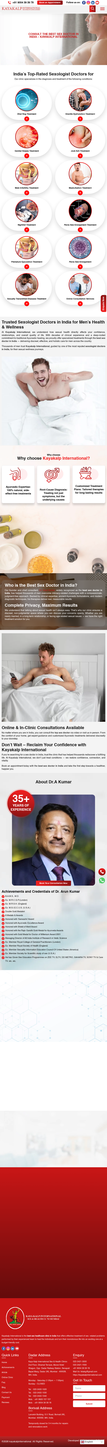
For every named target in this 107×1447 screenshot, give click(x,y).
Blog (4, 1387)
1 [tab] (36, 1036)
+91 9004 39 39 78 (23, 2)
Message (9, 1247)
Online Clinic (7, 1377)
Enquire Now (103, 303)
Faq (3, 1382)
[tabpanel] (53, 1008)
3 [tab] (44, 1036)
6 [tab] (57, 1036)
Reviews (5, 1403)
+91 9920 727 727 (43, 1399)
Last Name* (61, 1221)
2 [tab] (40, 1036)
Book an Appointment (49, 3)
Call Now (53, 1199)
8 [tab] (65, 1036)
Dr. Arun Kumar (47, 590)
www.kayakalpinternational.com (30, 1190)
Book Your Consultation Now (53, 883)
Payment (6, 1398)
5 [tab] (53, 1036)
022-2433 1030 (40, 1393)
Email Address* (63, 1234)
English (88, 1442)
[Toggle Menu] (102, 8)
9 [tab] (69, 1036)
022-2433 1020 (40, 1389)
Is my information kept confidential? (35, 1152)
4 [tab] (48, 1036)
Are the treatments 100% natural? (34, 1142)
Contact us (7, 1393)
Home (4, 1362)
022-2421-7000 (80, 1365)
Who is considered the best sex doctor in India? (42, 1131)
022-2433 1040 (40, 1396)
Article (4, 1372)
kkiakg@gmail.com (89, 1372)
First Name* (10, 1221)
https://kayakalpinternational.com (87, 1375)
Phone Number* (13, 1234)
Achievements (8, 1367)
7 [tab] (61, 1036)
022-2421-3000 (80, 1362)
